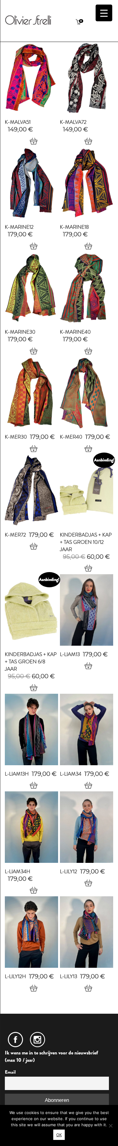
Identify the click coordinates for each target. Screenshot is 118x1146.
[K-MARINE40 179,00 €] (86, 288)
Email (10, 1072)
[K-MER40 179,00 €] (86, 393)
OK (59, 1134)
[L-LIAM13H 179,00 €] (31, 729)
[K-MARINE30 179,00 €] (31, 288)
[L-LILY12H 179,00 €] (31, 932)
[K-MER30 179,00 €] (31, 393)
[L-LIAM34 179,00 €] (86, 729)
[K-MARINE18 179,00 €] (86, 183)
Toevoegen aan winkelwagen (33, 141)
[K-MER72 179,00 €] (31, 490)
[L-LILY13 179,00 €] (86, 932)
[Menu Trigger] (104, 13)
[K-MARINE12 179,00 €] (31, 183)
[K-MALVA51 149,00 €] (31, 78)
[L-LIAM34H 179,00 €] (31, 827)
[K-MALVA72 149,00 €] (86, 78)
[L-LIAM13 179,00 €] (86, 610)
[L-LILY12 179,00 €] (86, 827)
